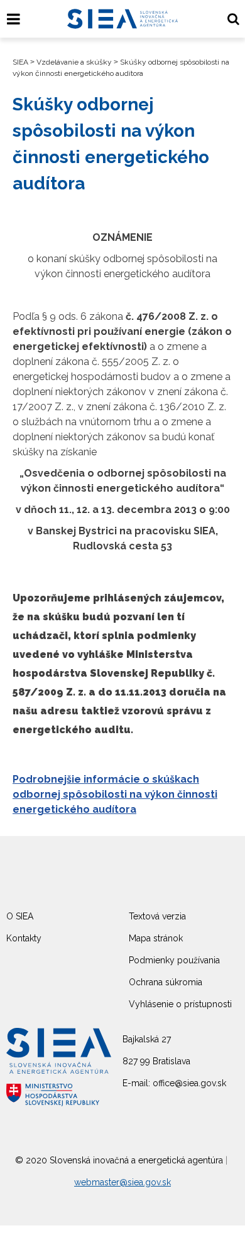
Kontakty (23, 938)
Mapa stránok (156, 938)
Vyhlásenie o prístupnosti (180, 1004)
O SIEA (19, 916)
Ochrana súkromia (165, 982)
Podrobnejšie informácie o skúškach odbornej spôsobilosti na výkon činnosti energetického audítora (115, 794)
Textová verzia (157, 916)
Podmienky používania (174, 960)
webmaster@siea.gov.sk (122, 1182)
